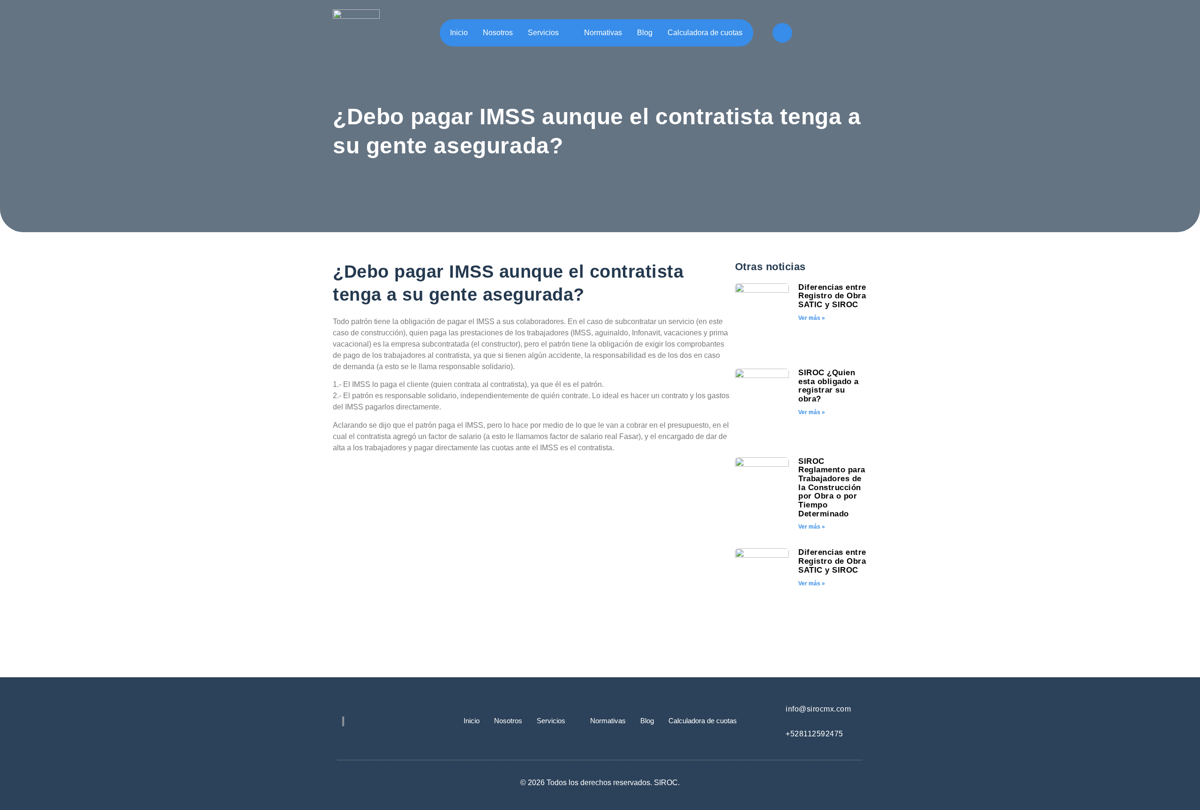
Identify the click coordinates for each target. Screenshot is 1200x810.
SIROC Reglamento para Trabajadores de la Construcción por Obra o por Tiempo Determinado (831, 487)
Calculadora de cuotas (705, 33)
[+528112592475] (770, 733)
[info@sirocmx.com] (770, 708)
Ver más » (811, 318)
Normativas (603, 33)
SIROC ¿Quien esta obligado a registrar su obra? (828, 385)
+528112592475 (814, 734)
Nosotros (498, 33)
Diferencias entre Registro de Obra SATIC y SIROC (832, 296)
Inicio (459, 33)
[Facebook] (782, 33)
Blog (644, 33)
